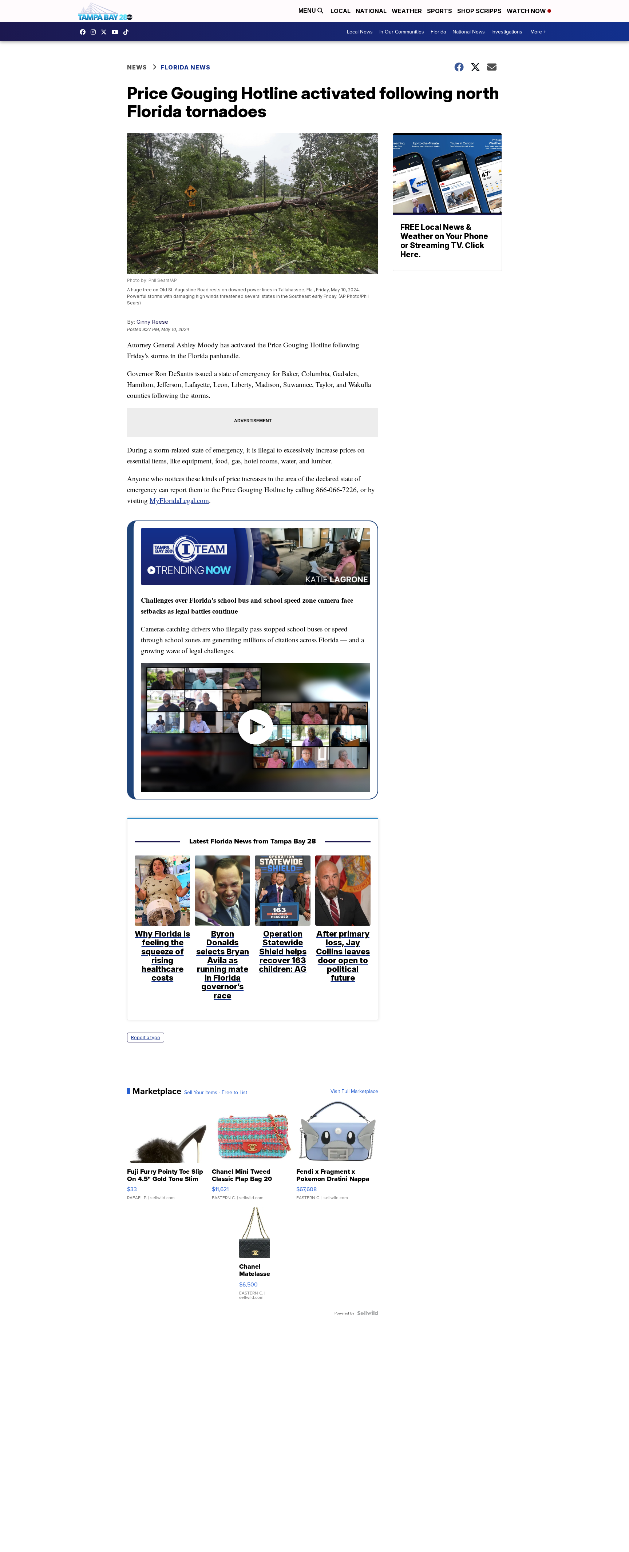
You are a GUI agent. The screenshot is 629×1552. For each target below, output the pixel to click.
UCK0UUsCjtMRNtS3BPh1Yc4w (117, 32)
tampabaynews (84, 32)
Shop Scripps (479, 11)
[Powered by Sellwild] (367, 1313)
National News (468, 31)
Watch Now (527, 11)
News (137, 67)
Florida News (185, 67)
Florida (438, 31)
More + (538, 31)
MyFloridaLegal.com (179, 500)
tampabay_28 (95, 32)
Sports (439, 11)
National (371, 11)
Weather (407, 11)
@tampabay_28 (127, 32)
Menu (307, 11)
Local (341, 11)
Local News (360, 31)
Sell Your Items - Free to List (215, 1092)
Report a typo (145, 1037)
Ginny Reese (152, 321)
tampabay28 (105, 32)
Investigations (506, 31)
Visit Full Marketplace (354, 1091)
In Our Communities (401, 31)
